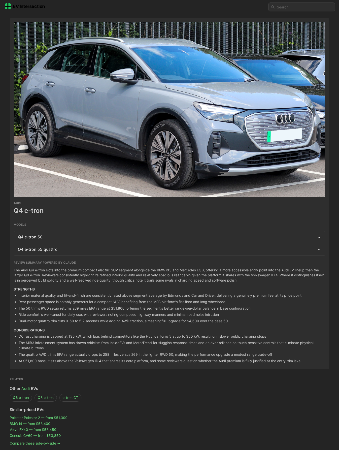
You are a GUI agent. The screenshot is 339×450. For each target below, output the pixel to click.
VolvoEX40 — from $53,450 (33, 429)
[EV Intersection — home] (29, 7)
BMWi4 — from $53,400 (30, 423)
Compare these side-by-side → (35, 443)
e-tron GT (70, 397)
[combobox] (301, 6)
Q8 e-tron (46, 397)
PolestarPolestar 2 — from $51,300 (39, 418)
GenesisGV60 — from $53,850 (35, 435)
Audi (25, 388)
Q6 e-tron (21, 397)
